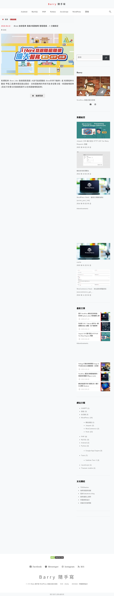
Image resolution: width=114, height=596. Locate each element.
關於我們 (53, 594)
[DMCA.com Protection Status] (57, 558)
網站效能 (89, 422)
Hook (87, 432)
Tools (83, 455)
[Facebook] (91, 104)
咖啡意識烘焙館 (85, 490)
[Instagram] (95, 104)
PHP (82, 436)
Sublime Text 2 (91, 460)
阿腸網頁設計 (85, 500)
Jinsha (66, 584)
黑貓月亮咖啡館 (85, 503)
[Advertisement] (93, 35)
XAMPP (84, 408)
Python (83, 446)
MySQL (84, 440)
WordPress (85, 418)
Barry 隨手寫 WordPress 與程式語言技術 (44, 584)
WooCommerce (91, 429)
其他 (4, 30)
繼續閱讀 (39, 96)
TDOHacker (84, 487)
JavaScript (85, 465)
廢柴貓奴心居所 (85, 497)
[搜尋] (106, 57)
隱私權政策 (60, 594)
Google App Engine (93, 451)
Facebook (37, 566)
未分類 (83, 414)
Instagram (69, 566)
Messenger (53, 566)
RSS (82, 566)
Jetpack (88, 425)
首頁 (6, 19)
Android (84, 443)
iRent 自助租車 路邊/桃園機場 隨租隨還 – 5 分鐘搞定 (36, 26)
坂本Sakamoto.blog (87, 493)
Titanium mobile (87, 468)
